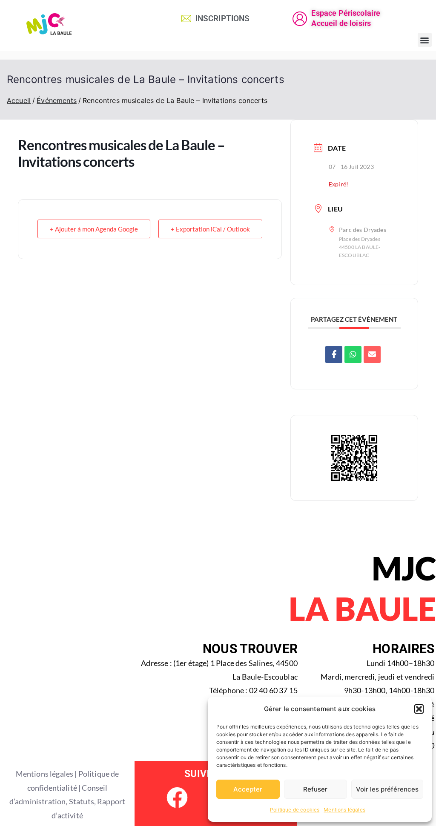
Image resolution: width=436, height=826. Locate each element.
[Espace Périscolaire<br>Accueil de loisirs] (300, 18)
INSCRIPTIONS (222, 18)
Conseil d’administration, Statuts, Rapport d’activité (67, 801)
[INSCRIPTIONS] (186, 18)
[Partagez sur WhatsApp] (352, 354)
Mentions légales (344, 809)
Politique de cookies (294, 809)
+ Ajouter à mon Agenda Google (94, 229)
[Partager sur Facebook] (333, 354)
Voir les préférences (387, 789)
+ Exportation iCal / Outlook (210, 229)
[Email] (372, 354)
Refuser (315, 789)
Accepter (247, 789)
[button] (419, 709)
